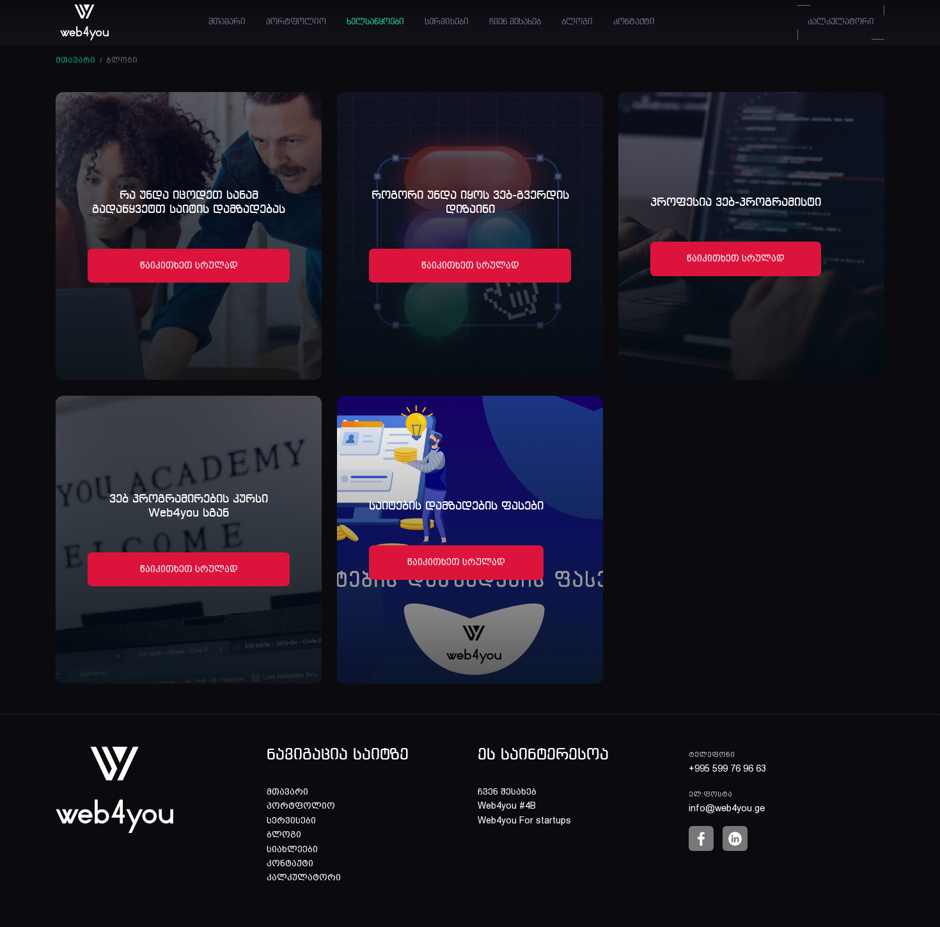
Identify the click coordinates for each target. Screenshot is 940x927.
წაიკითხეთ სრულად (189, 265)
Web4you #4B (507, 805)
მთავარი (227, 22)
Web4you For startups (524, 820)
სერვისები (447, 22)
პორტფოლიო (296, 22)
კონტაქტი (634, 22)
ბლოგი (577, 22)
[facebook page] (701, 838)
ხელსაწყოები (375, 22)
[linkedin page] (735, 838)
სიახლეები (292, 849)
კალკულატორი (841, 22)
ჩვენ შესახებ (515, 22)
